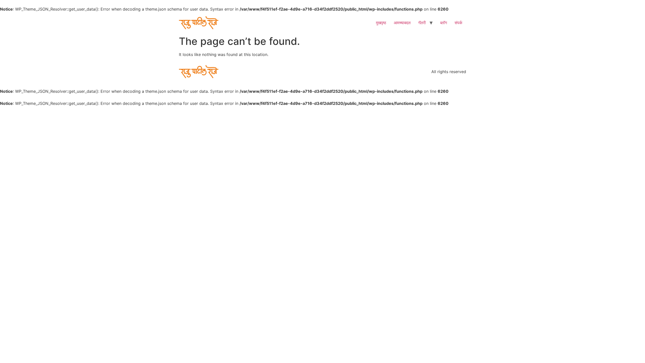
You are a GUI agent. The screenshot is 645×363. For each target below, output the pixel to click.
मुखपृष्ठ (381, 22)
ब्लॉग (443, 22)
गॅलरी (422, 22)
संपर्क (458, 22)
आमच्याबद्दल (402, 22)
